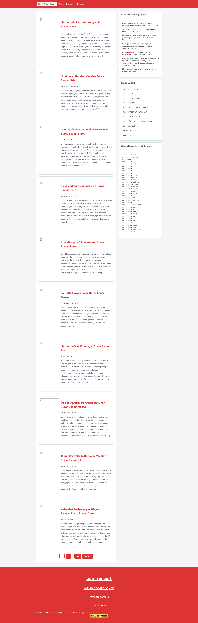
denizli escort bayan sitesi (132, 229)
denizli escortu (127, 173)
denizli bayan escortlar (130, 200)
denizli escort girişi (129, 209)
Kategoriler (82, 4)
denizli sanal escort (129, 177)
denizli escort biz (128, 232)
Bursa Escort (129, 94)
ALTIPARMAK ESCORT (69, 303)
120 (78, 556)
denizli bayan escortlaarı (131, 205)
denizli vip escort (128, 198)
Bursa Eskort (129, 103)
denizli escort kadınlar (130, 182)
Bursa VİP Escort (131, 126)
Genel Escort (129, 135)
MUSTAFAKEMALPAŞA (69, 86)
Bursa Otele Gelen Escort (135, 112)
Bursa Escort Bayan (46, 4)
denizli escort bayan (130, 155)
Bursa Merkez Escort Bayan (135, 107)
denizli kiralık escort (129, 189)
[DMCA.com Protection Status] (99, 617)
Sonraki (87, 556)
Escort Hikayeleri (66, 4)
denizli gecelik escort (130, 184)
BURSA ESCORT (67, 140)
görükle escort (99, 596)
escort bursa (99, 605)
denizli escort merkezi (130, 207)
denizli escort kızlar (129, 180)
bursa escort (99, 578)
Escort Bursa (129, 131)
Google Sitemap (85, 613)
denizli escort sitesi (129, 193)
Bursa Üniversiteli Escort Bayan (137, 121)
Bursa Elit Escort (131, 89)
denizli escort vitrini (129, 227)
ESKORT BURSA (67, 519)
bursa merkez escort (69, 613)
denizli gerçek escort (130, 225)
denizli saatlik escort (130, 186)
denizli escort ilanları (130, 175)
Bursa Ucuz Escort (132, 117)
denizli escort (127, 162)
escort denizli (127, 159)
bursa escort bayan (99, 588)
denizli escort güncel (130, 211)
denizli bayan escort (130, 157)
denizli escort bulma (129, 216)
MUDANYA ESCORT (68, 413)
